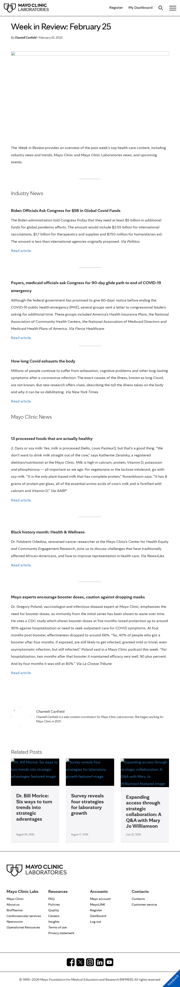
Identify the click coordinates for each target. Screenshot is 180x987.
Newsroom (15, 921)
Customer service (144, 904)
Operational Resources (23, 927)
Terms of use (57, 927)
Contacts (138, 899)
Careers (53, 916)
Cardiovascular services (24, 916)
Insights (53, 921)
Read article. (21, 250)
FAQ (51, 899)
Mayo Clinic (15, 899)
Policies (54, 904)
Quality (53, 910)
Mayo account (100, 899)
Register (116, 7)
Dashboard (98, 916)
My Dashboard (140, 7)
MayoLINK (97, 904)
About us (13, 904)
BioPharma (15, 910)
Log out (95, 921)
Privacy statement (61, 933)
